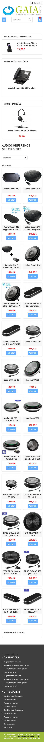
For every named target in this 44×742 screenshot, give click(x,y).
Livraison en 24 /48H (10, 672)
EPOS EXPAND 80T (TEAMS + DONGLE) (32, 612)
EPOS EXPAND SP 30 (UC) (11, 496)
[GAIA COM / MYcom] (22, 11)
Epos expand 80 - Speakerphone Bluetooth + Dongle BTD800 (32, 307)
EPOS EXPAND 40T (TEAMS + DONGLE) (32, 573)
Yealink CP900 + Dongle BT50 (11, 457)
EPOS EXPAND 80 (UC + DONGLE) (11, 610)
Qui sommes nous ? (10, 700)
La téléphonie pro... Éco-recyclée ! (15, 669)
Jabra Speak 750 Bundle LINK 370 (33, 457)
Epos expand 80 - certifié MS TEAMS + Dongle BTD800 (11, 344)
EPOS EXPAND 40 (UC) (33, 534)
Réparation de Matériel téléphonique (16, 665)
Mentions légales (9, 706)
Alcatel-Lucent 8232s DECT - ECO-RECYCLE (27, 44)
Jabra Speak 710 (33, 265)
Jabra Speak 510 (33, 189)
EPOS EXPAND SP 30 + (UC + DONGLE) (33, 497)
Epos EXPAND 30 (11, 380)
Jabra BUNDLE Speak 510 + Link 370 (11, 267)
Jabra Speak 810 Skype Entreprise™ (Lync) (11, 229)
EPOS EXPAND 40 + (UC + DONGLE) (11, 572)
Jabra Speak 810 (11, 189)
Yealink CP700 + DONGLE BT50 (11, 419)
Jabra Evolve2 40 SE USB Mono (22, 131)
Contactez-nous (9, 724)
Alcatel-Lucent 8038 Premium (22, 88)
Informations (10, 654)
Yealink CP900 (32, 418)
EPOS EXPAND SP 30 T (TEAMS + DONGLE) (11, 535)
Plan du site (7, 727)
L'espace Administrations (12, 662)
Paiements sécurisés (10, 703)
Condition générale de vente (13, 696)
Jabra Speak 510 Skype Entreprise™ (32, 228)
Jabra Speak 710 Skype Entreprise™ (11, 304)
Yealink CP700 (32, 380)
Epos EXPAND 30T (32, 342)
